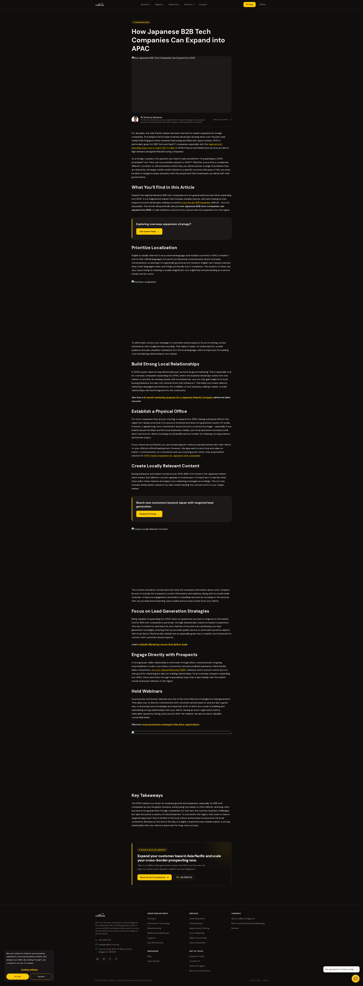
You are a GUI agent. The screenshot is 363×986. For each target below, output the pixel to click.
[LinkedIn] (97, 959)
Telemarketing (195, 923)
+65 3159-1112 (104, 940)
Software (151, 918)
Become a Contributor (199, 970)
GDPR (265, 980)
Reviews (235, 928)
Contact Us (194, 961)
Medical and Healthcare (158, 933)
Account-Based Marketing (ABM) (169, 669)
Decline (41, 976)
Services (145, 4)
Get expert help (148, 231)
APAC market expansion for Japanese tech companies (172, 455)
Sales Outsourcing (197, 938)
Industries (173, 4)
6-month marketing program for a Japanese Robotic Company (178, 397)
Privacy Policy (255, 980)
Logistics (151, 938)
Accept (17, 976)
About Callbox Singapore (243, 918)
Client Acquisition (197, 942)
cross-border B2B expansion (196, 202)
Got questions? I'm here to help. (339, 969)
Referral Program (197, 966)
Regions (158, 4)
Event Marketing (196, 933)
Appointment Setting (199, 928)
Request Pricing (148, 514)
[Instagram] (104, 959)
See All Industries (155, 942)
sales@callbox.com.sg (108, 944)
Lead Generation (197, 918)
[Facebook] (110, 959)
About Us (188, 4)
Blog (149, 956)
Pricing (249, 4)
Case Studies (153, 961)
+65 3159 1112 (186, 877)
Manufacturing (154, 928)
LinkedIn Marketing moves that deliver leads (163, 644)
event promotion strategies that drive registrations (170, 724)
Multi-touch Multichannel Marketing (248, 923)
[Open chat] (356, 979)
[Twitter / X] (116, 959)
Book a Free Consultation (152, 877)
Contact (203, 4)
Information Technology (158, 923)
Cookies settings (29, 969)
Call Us (262, 4)
